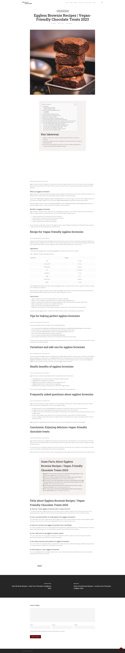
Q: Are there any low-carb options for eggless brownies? (55, 128)
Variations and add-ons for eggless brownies (52, 115)
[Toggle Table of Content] (74, 104)
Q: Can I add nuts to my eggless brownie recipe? (53, 127)
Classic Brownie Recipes (62, 11)
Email (53, 625)
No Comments (69, 23)
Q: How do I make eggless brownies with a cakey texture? (55, 123)
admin (54, 23)
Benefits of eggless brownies (49, 108)
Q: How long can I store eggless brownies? (52, 129)
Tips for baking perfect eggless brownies (51, 114)
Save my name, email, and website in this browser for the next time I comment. (48, 631)
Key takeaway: (45, 106)
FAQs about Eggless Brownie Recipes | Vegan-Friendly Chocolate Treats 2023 (58, 122)
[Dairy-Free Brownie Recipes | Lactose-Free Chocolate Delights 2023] (94, 586)
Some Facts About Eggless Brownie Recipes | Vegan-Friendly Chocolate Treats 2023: (59, 121)
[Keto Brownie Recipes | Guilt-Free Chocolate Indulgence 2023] (31, 586)
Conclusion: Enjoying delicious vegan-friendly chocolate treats (55, 119)
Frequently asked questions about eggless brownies (53, 118)
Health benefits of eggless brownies (50, 116)
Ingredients (46, 111)
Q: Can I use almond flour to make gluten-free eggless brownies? (56, 124)
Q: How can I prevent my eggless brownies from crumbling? (55, 126)
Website (76, 625)
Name (31, 625)
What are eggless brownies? (49, 107)
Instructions (46, 112)
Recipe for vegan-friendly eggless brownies (51, 110)
